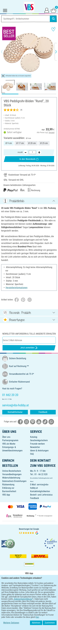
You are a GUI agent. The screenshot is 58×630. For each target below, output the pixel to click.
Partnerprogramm (10, 440)
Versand (51, 132)
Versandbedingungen (12, 474)
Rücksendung (8, 484)
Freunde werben (37, 443)
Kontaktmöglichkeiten (40, 491)
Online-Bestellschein (11, 471)
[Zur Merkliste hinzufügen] (53, 29)
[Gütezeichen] (8, 543)
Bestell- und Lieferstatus (41, 494)
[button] (4, 51)
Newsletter (35, 447)
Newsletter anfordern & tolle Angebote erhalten (29, 333)
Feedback (43, 412)
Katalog (33, 437)
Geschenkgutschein (39, 440)
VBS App (6, 494)
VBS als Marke (8, 443)
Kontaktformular (15, 412)
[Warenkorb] (53, 10)
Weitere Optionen (11, 622)
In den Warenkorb (27, 159)
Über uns (6, 437)
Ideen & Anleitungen (39, 450)
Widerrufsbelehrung (11, 477)
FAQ (32, 454)
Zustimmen (50, 622)
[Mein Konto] (46, 10)
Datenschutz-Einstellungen (14, 481)
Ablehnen (36, 622)
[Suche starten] (53, 18)
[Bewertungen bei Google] (29, 531)
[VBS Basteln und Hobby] (29, 6)
